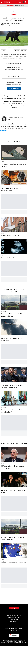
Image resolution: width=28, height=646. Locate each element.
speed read (14, 14)
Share (4, 50)
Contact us (14, 107)
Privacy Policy (14, 619)
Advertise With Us (14, 623)
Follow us (18, 50)
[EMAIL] (9, 119)
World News (16, 11)
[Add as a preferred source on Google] (14, 635)
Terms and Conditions (14, 617)
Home (10, 11)
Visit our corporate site (18, 641)
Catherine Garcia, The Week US (13, 23)
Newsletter (24, 50)
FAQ (14, 626)
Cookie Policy (14, 621)
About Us (14, 613)
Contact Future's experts (14, 615)
